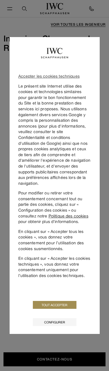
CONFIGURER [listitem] (54, 322)
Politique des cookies (68, 215)
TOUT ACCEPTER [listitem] (54, 305)
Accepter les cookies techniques (49, 76)
